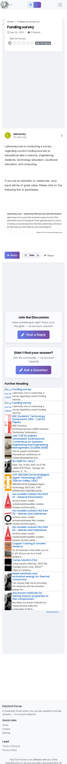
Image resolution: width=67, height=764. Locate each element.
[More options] (61, 135)
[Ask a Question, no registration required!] (37, 5)
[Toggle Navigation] (60, 5)
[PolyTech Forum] (6, 5)
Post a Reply (36, 335)
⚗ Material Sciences (28, 21)
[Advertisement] (33, 87)
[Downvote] (38, 255)
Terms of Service (11, 746)
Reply (13, 255)
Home (10, 21)
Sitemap (6, 732)
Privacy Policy (9, 750)
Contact (6, 729)
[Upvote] (25, 255)
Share (50, 255)
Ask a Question (36, 370)
